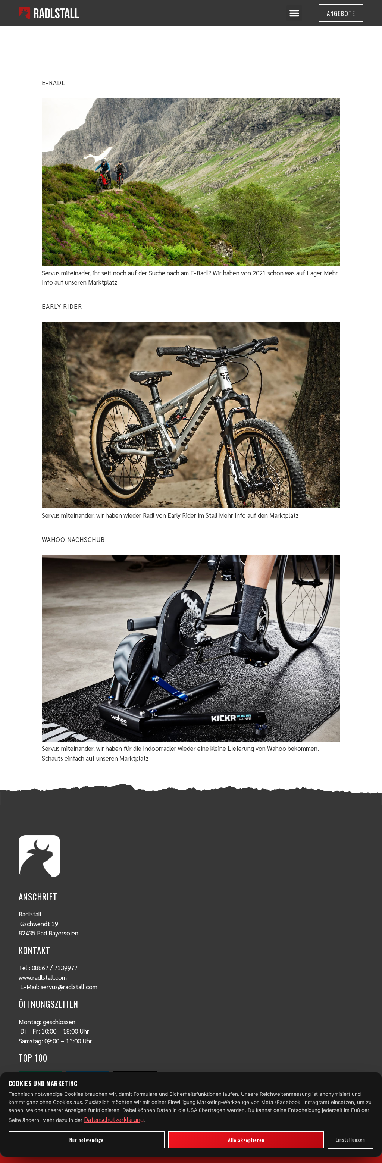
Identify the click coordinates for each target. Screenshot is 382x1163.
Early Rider (62, 306)
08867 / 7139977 (55, 967)
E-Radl (54, 82)
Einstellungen (350, 1139)
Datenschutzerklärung (114, 1119)
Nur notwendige (86, 1140)
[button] (294, 13)
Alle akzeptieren (246, 1140)
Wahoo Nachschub (73, 539)
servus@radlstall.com (69, 986)
